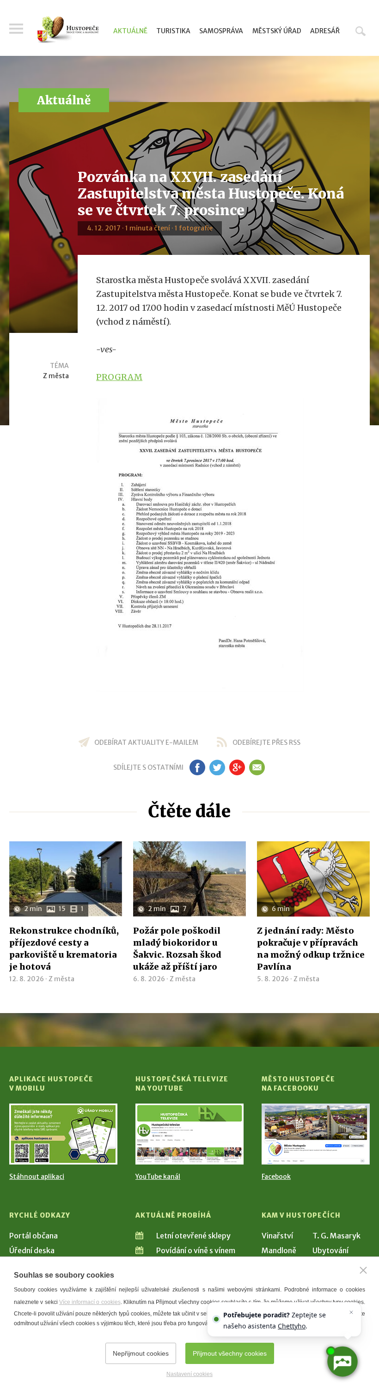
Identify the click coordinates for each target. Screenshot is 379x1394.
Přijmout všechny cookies (230, 1353)
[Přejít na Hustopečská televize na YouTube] (189, 1134)
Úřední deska (32, 1250)
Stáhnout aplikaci (36, 1176)
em (257, 767)
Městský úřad (276, 31)
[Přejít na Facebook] (316, 1134)
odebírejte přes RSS (266, 742)
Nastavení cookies (189, 1374)
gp (236, 767)
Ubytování (330, 1250)
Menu (16, 29)
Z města (56, 376)
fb (197, 767)
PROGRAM (119, 377)
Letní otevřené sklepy (193, 1235)
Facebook (276, 1176)
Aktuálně (130, 31)
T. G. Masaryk (336, 1235)
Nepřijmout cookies (141, 1353)
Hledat (360, 31)
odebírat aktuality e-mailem (146, 742)
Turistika (173, 31)
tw (217, 767)
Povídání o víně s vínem (195, 1250)
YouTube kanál (157, 1176)
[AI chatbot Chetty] (342, 1361)
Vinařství (277, 1235)
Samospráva (221, 31)
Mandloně (279, 1250)
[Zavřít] (363, 1270)
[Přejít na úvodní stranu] (68, 29)
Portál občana (33, 1235)
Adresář (325, 31)
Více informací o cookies (90, 1302)
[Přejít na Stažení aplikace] (63, 1134)
